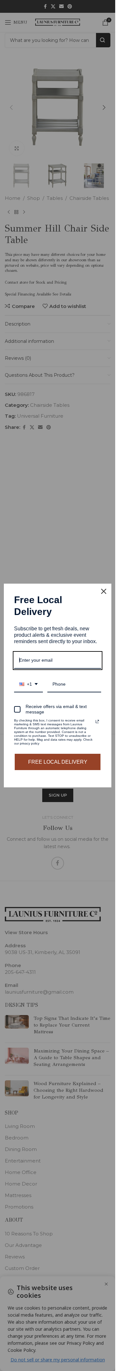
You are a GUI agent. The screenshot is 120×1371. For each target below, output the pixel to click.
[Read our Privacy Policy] (97, 721)
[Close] (103, 591)
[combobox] (28, 684)
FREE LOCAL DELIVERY (57, 762)
